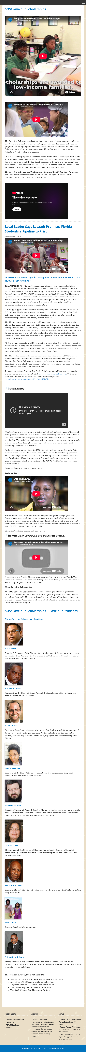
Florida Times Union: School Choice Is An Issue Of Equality (69, 1022)
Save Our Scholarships (45, 1048)
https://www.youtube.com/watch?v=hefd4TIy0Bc (27, 379)
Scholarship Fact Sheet (15, 1020)
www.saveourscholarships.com (52, 374)
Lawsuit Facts (11, 1022)
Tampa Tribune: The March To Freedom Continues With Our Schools (69, 1029)
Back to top (59, 1048)
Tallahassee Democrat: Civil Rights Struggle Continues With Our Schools (69, 1036)
